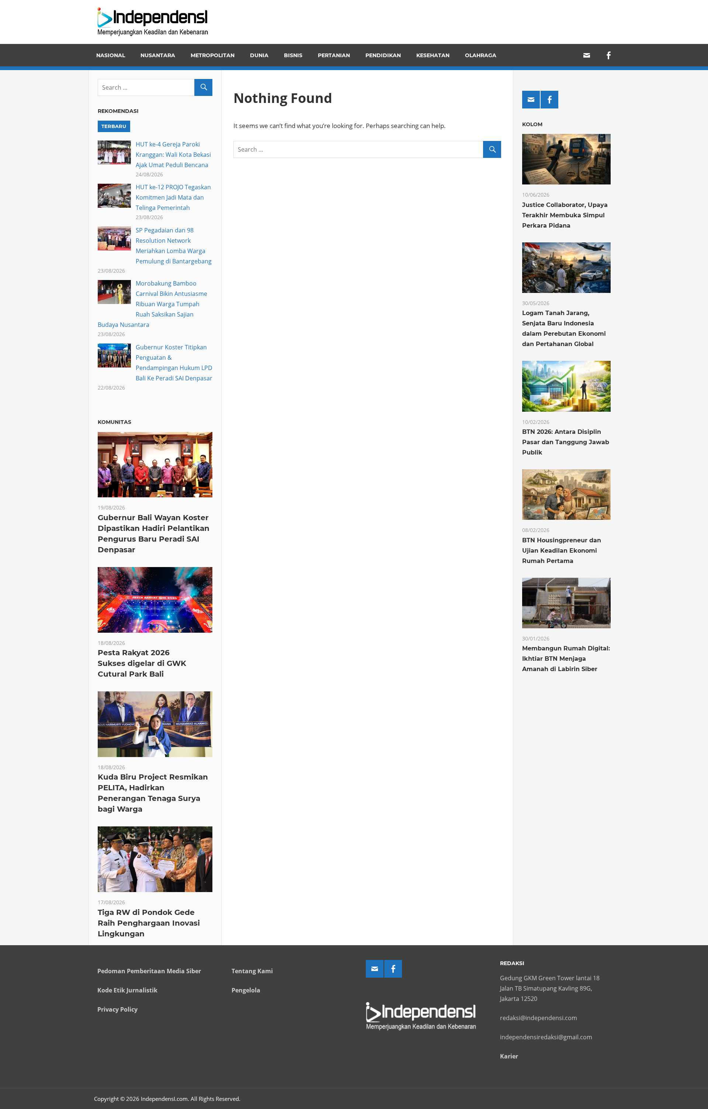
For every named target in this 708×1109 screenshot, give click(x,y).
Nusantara (157, 55)
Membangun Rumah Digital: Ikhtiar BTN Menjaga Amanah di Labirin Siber (566, 659)
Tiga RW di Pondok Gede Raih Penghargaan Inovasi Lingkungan (149, 923)
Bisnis (293, 55)
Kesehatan (433, 55)
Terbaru (113, 126)
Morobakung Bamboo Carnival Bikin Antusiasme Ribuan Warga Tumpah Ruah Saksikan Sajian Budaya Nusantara (152, 304)
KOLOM (532, 124)
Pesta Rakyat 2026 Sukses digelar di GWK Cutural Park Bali (142, 663)
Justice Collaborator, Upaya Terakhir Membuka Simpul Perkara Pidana (565, 215)
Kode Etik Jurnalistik (127, 990)
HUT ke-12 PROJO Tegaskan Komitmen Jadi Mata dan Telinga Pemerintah (173, 197)
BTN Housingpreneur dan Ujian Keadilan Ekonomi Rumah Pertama (561, 550)
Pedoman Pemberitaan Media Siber (149, 971)
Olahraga (480, 55)
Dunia (259, 55)
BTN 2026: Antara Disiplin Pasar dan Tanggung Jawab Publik (565, 442)
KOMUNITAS (114, 422)
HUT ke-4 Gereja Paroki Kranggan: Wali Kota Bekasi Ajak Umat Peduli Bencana (173, 154)
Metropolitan (213, 55)
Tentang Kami (252, 971)
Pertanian (334, 55)
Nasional (110, 55)
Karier (509, 1056)
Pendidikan (383, 55)
